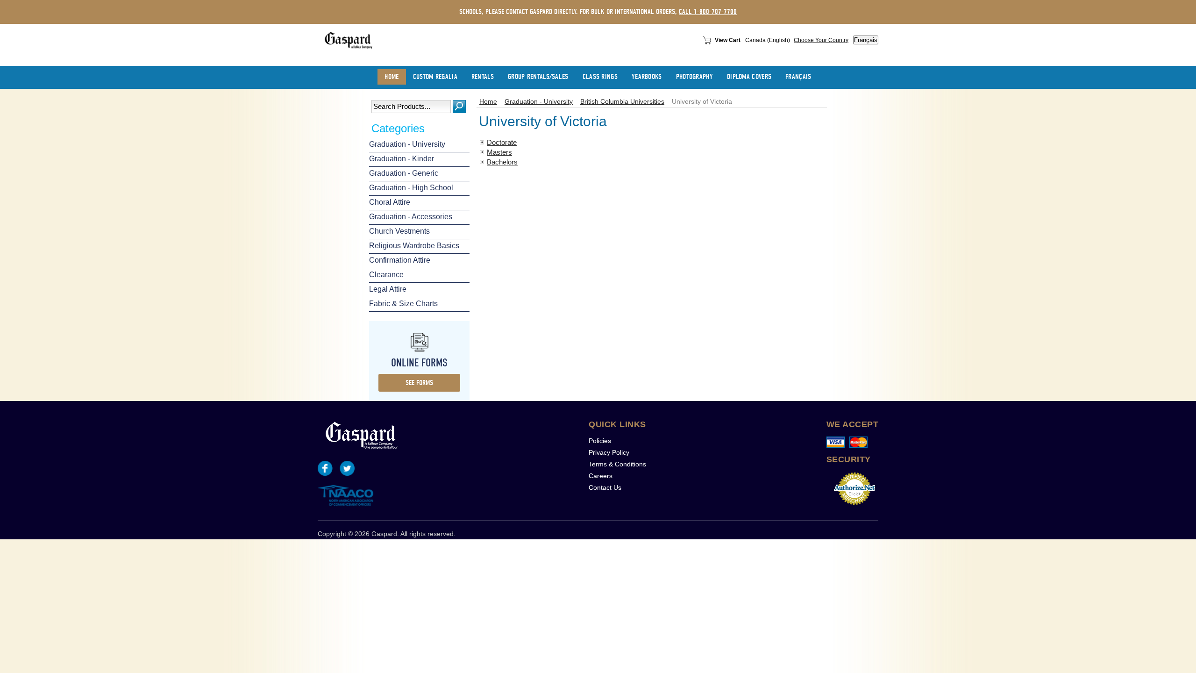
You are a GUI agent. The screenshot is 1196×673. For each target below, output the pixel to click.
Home (488, 101)
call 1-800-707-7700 (708, 11)
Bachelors (502, 162)
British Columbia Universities (622, 101)
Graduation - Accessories (410, 217)
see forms (419, 383)
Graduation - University (407, 144)
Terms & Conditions (617, 464)
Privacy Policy (609, 452)
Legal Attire (387, 289)
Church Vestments (399, 231)
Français (865, 39)
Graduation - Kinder (401, 159)
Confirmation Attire (399, 260)
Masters (499, 152)
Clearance (386, 275)
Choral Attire (389, 202)
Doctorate (502, 142)
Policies (600, 440)
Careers (600, 476)
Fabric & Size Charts (403, 304)
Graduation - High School (411, 188)
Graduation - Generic (403, 173)
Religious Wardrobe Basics (414, 246)
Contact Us (605, 487)
